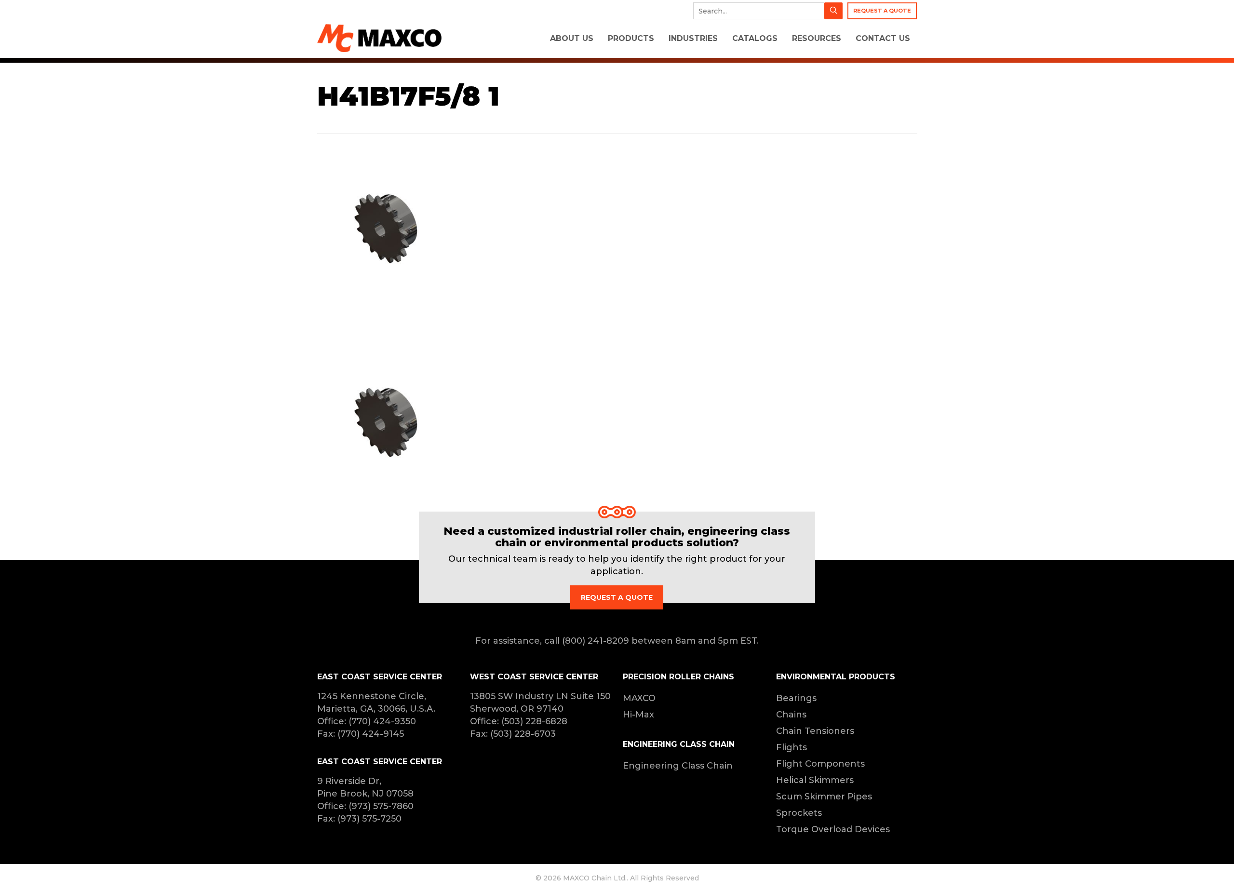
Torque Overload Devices (833, 829)
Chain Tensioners (815, 731)
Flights (791, 747)
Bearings (796, 698)
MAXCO (639, 698)
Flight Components (820, 763)
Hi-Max (638, 714)
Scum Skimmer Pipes (824, 796)
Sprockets (799, 813)
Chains (791, 714)
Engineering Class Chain (678, 765)
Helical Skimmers (815, 780)
